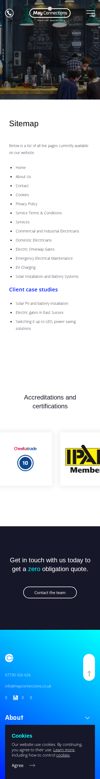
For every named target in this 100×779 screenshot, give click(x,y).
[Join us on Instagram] (7, 697)
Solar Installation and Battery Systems (47, 276)
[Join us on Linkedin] (24, 697)
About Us (23, 176)
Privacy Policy (26, 203)
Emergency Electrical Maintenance (44, 258)
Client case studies (33, 289)
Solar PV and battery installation (42, 303)
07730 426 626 (18, 674)
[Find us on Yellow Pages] (15, 697)
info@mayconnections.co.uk (28, 686)
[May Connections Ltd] (50, 14)
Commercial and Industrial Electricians (47, 231)
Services (23, 221)
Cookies (22, 194)
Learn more (63, 749)
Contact (22, 185)
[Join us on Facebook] (32, 697)
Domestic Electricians (34, 240)
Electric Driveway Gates (35, 249)
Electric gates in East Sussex (39, 312)
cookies (63, 755)
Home (21, 167)
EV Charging (25, 267)
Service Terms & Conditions (39, 212)
